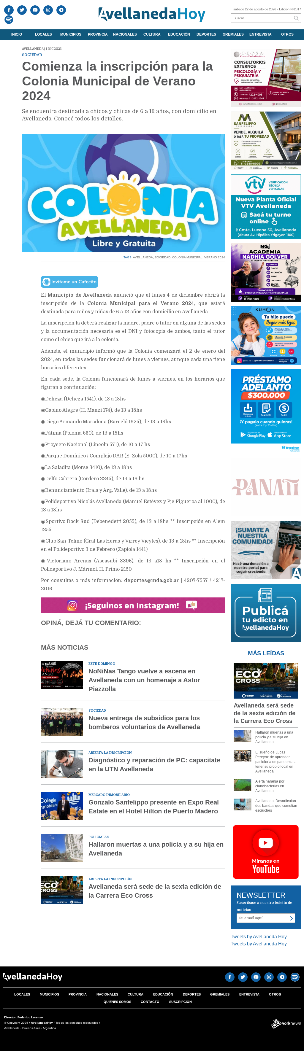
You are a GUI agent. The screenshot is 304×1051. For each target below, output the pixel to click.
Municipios (70, 34)
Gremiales (233, 34)
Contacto (150, 1002)
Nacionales (125, 34)
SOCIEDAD (162, 257)
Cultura (152, 34)
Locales (43, 34)
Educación (179, 34)
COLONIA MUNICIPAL (187, 257)
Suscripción (180, 1002)
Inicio (16, 34)
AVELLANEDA (143, 257)
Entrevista (260, 34)
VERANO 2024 (214, 257)
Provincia (98, 34)
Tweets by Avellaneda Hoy (259, 936)
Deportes (206, 34)
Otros (287, 34)
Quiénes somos (117, 1002)
